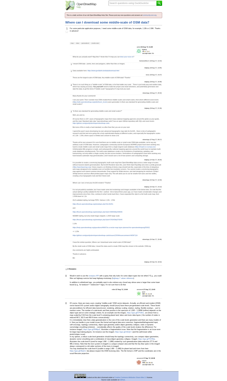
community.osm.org (149, 15)
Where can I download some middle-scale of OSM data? (107, 22)
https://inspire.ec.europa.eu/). (145, 147)
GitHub (122, 380)
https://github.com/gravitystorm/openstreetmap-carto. (91, 123)
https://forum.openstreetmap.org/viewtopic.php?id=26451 (93, 204)
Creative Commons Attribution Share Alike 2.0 (130, 377)
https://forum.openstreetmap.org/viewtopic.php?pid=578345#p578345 (97, 220)
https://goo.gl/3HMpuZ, (92, 329)
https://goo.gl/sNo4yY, (123, 332)
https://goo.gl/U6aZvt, (78, 351)
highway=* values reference (122, 278)
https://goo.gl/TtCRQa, (146, 339)
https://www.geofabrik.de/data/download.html (103, 71)
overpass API (94, 276)
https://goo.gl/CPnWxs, (136, 313)
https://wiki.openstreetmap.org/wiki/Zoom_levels (90, 102)
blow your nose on (126, 57)
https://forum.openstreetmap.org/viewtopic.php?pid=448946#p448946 (97, 212)
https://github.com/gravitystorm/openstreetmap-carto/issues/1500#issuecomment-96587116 (105, 235)
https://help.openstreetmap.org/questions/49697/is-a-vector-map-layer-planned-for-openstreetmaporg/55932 (111, 227)
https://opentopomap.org (82, 167)
